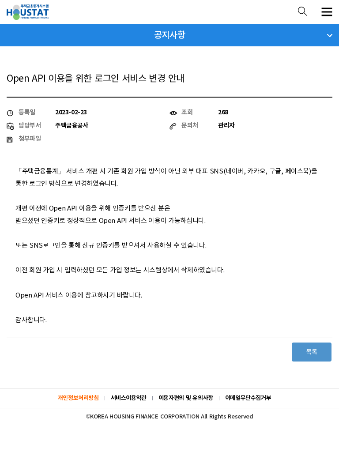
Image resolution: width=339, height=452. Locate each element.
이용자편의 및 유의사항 (185, 398)
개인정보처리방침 (78, 398)
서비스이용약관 (129, 398)
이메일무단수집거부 (248, 398)
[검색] (302, 12)
